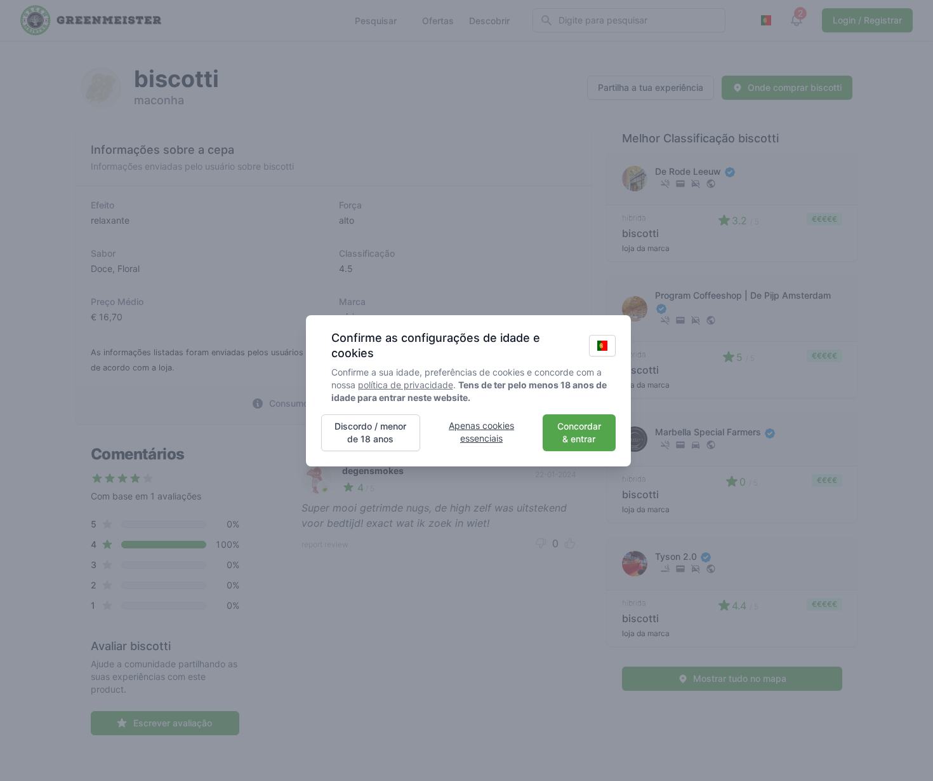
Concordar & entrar (579, 432)
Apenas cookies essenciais (481, 432)
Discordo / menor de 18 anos (370, 432)
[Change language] (602, 346)
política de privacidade (405, 384)
